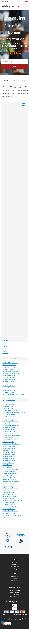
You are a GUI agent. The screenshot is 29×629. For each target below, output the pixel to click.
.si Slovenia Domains (8, 505)
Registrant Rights (20, 618)
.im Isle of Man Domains (9, 380)
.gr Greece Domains (8, 452)
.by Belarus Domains (8, 419)
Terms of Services (10, 619)
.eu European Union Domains (11, 435)
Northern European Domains (11, 359)
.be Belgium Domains (8, 415)
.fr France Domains (8, 442)
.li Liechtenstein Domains (10, 469)
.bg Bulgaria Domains (9, 417)
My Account (14, 576)
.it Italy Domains (7, 465)
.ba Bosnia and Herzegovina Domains (13, 412)
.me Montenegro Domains (10, 482)
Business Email (14, 594)
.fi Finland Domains (8, 369)
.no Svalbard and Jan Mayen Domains (13, 394)
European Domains (8, 400)
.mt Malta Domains (8, 486)
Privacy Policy (20, 619)
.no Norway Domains (8, 390)
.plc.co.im (5, 353)
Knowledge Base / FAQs (14, 583)
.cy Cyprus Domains (8, 423)
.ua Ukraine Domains (8, 513)
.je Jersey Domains (8, 384)
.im (3, 344)
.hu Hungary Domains (9, 456)
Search (14, 66)
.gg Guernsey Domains (9, 375)
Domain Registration (14, 590)
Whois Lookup (14, 578)
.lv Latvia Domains (7, 388)
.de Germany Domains (9, 427)
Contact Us (14, 564)
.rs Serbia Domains (8, 498)
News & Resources (14, 566)
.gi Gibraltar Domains (9, 450)
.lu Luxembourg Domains (10, 473)
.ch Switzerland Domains (10, 421)
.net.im (4, 347)
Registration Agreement (8, 618)
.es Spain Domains (8, 433)
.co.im (4, 349)
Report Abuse (14, 580)
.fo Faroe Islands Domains (10, 371)
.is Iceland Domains (8, 382)
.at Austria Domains (8, 408)
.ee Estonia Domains (8, 367)
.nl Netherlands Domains (10, 488)
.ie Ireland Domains (8, 377)
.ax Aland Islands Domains (10, 363)
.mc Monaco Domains (9, 477)
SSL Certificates (14, 597)
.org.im (4, 351)
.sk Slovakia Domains (8, 509)
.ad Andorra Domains (9, 404)
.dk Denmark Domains (9, 365)
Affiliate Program (14, 569)
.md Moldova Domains (9, 480)
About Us (14, 562)
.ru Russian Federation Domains (12, 500)
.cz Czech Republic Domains (10, 425)
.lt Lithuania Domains (8, 386)
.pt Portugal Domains (9, 494)
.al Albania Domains (8, 406)
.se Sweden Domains (8, 392)
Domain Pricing (14, 592)
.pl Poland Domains (8, 492)
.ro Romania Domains (9, 496)
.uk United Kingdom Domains (11, 373)
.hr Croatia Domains (8, 454)
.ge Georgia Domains (8, 446)
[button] (6, 1)
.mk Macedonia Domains (10, 484)
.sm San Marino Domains (10, 511)
